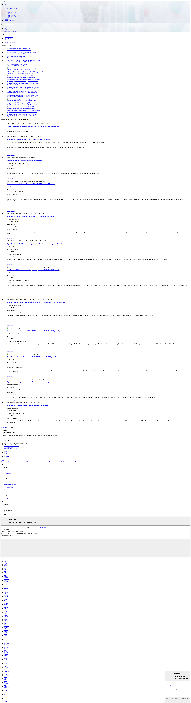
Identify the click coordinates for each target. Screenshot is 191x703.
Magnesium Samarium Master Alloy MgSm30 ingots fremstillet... (22, 88)
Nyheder (6, 19)
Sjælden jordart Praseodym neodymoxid (16, 65)
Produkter (6, 11)
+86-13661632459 (8, 473)
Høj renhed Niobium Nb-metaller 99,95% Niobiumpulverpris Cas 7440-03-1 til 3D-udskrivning (36, 302)
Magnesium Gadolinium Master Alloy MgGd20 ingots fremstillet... (22, 100)
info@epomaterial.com (9, 447)
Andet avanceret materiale (13, 17)
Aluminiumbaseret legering (20, 461)
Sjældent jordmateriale (59, 461)
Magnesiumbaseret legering (33, 461)
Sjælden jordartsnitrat (12, 16)
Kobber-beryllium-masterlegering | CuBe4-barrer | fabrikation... (21, 53)
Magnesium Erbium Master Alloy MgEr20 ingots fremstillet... (21, 77)
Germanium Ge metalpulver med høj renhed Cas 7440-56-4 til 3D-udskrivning (31, 184)
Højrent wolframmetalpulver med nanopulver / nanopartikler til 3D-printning (30, 382)
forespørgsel (9, 134)
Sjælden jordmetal (11, 13)
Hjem (5, 4)
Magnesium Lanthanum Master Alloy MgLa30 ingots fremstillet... (22, 92)
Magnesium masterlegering (7, 461)
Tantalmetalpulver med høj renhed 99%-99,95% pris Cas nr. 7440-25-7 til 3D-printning (33, 331)
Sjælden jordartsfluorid (70, 461)
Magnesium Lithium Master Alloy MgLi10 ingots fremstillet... (21, 116)
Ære (8, 7)
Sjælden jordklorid (11, 15)
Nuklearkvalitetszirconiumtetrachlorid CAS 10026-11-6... (20, 73)
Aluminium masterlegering (47, 461)
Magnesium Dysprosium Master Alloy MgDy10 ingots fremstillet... (22, 81)
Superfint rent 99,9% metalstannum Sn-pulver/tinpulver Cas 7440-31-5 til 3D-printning (33, 270)
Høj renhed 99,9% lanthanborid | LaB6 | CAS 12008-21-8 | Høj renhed (28, 139)
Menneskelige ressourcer (12, 8)
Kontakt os (6, 21)
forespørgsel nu (4, 437)
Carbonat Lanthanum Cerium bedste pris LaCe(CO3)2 (19, 50)
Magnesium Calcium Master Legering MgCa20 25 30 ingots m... (22, 112)
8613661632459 (10, 448)
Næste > (6, 427)
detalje (13, 134)
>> (8, 427)
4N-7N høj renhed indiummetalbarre (15, 57)
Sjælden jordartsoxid (11, 12)
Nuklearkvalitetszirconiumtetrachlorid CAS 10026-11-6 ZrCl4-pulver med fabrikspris (33, 126)
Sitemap (2, 460)
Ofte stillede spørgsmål (9, 20)
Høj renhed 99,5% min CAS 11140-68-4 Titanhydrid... (19, 61)
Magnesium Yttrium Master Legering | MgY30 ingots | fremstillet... (22, 104)
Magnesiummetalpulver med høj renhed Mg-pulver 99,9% (24, 160)
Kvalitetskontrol (10, 9)
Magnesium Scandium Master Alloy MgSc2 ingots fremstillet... (21, 84)
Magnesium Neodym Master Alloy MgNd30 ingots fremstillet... (21, 96)
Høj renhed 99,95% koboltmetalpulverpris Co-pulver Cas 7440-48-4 (27, 405)
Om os (5, 5)
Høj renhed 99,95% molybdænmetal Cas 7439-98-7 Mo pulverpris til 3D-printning (32, 357)
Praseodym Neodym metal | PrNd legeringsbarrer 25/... (19, 69)
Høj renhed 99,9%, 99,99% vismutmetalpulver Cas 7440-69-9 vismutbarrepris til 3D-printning (36, 244)
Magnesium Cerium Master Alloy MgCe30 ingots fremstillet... (21, 108)
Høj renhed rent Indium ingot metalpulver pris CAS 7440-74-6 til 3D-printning (31, 216)
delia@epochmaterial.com (11, 446)
